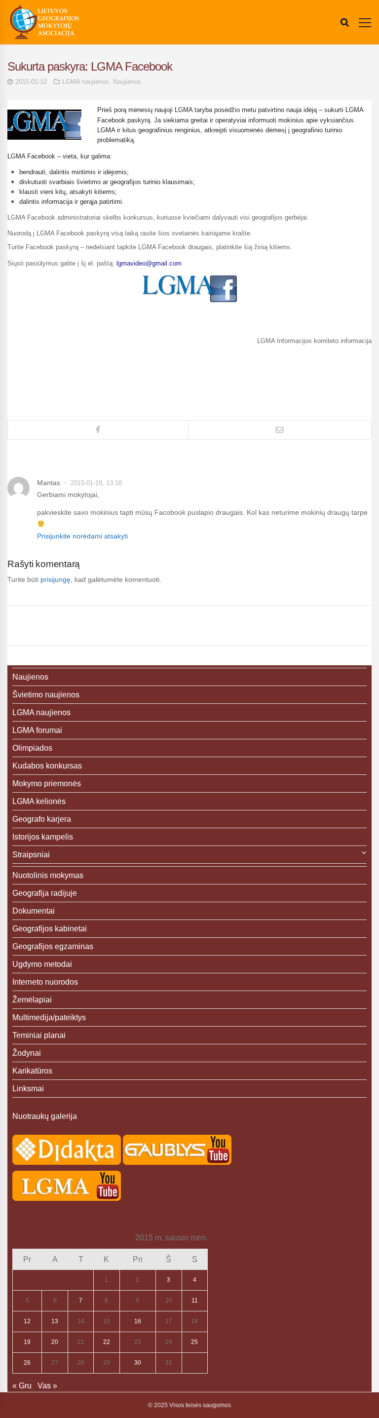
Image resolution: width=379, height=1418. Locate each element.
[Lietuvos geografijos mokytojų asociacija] (44, 22)
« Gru (22, 1385)
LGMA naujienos (85, 81)
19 (27, 1342)
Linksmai (28, 1088)
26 (27, 1362)
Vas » (47, 1385)
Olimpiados (32, 748)
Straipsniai (31, 854)
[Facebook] (98, 430)
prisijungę (55, 579)
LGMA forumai (37, 730)
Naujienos (127, 81)
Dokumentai (33, 911)
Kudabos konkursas (47, 766)
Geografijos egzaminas (52, 946)
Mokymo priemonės (46, 783)
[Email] (280, 430)
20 (54, 1342)
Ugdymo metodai (42, 964)
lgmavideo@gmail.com (149, 263)
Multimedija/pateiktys (49, 1017)
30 (137, 1362)
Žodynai (26, 1053)
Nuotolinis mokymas (47, 875)
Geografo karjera (41, 819)
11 (194, 1300)
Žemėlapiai (32, 1000)
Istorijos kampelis (42, 837)
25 (194, 1342)
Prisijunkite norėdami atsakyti (82, 536)
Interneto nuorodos (45, 982)
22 (106, 1342)
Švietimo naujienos (45, 694)
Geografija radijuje (44, 893)
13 (54, 1321)
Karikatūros (32, 1071)
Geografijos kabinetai (49, 928)
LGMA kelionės (39, 801)
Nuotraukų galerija (44, 1116)
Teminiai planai (39, 1035)
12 (27, 1321)
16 (137, 1321)
